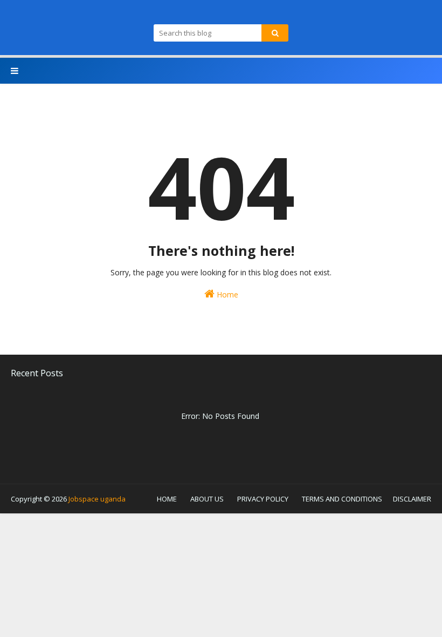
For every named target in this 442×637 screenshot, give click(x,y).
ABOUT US (207, 499)
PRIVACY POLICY (262, 499)
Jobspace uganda (97, 499)
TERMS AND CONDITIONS (342, 499)
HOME (167, 499)
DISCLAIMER (412, 499)
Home (226, 294)
